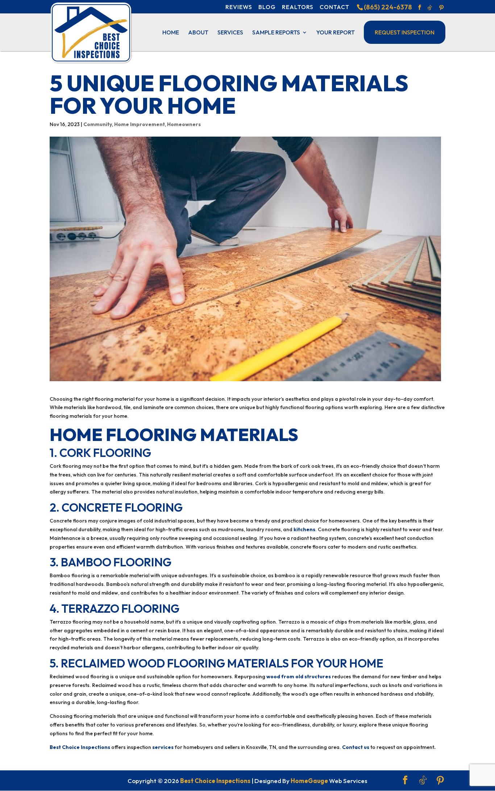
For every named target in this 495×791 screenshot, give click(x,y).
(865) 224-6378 (388, 7)
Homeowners (184, 124)
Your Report (335, 33)
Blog (267, 7)
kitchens (304, 529)
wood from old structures (298, 676)
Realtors (297, 7)
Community (97, 124)
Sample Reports (276, 33)
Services (230, 33)
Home (170, 33)
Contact (334, 7)
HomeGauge (309, 780)
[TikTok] (429, 7)
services (163, 747)
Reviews (238, 7)
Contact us (355, 747)
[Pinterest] (441, 7)
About (198, 33)
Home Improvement (139, 124)
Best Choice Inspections (80, 747)
